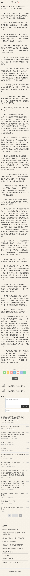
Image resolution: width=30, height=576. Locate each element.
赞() (15, 378)
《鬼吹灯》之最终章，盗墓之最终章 (12, 562)
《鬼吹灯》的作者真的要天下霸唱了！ (13, 545)
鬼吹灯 (19, 571)
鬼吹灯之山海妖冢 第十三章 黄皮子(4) (13, 391)
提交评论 (25, 406)
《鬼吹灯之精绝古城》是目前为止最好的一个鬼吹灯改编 (14, 533)
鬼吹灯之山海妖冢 (18, 8)
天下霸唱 (15, 571)
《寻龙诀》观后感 (7, 559)
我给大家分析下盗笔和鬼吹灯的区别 (12, 548)
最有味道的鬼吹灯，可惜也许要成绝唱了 (14, 538)
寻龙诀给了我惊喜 (7, 552)
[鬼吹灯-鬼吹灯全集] (15, 2)
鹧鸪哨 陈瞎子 (6, 555)
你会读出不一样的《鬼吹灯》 (10, 529)
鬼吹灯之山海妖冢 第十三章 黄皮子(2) (13, 386)
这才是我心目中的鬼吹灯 (9, 541)
